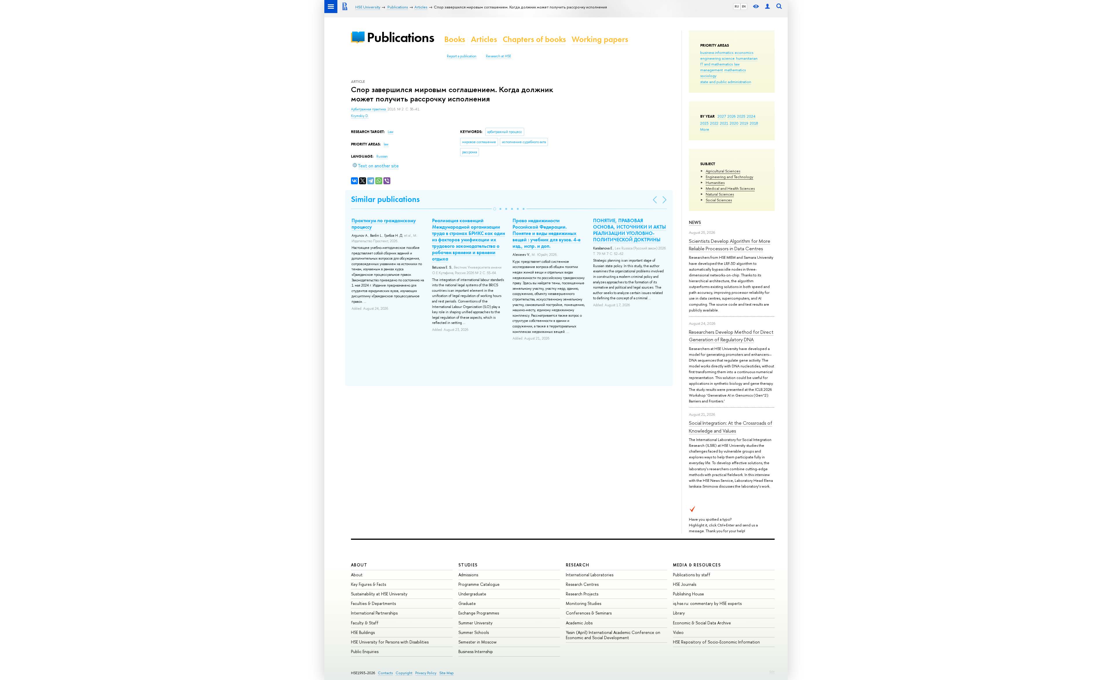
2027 (722, 116)
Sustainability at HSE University (379, 594)
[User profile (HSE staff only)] (767, 6)
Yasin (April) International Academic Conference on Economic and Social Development (613, 635)
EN (744, 6)
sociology (708, 75)
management (711, 69)
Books (454, 39)
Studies (468, 565)
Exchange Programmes (478, 613)
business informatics (716, 52)
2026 (731, 116)
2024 (751, 116)
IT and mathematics (716, 64)
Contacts (385, 672)
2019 (744, 123)
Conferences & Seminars (589, 613)
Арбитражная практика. (369, 109)
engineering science (717, 58)
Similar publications (385, 199)
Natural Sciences (720, 194)
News (695, 222)
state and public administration (725, 81)
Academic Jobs (579, 623)
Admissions (468, 574)
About (359, 565)
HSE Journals (684, 584)
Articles (484, 39)
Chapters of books (534, 39)
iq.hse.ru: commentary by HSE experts (707, 603)
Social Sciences (719, 200)
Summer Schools (473, 632)
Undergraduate (472, 594)
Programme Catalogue (479, 584)
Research (578, 565)
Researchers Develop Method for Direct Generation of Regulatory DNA (731, 336)
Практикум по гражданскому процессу (384, 223)
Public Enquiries (364, 651)
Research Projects (582, 594)
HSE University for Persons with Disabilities (390, 642)
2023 (704, 123)
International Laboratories (589, 574)
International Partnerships (374, 613)
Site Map (446, 672)
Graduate (467, 603)
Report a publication (461, 56)
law (737, 64)
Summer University (475, 623)
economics (744, 52)
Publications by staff (691, 574)
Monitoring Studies (583, 603)
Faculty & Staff (364, 623)
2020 (734, 123)
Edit (772, 672)
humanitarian (747, 58)
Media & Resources (697, 565)
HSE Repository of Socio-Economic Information (716, 642)
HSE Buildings (363, 632)
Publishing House (688, 594)
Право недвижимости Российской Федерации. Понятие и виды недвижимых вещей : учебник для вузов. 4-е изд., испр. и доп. (547, 233)
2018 (754, 123)
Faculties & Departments (373, 603)
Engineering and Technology (729, 176)
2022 (714, 123)
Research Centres (582, 584)
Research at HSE (498, 56)
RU (737, 6)
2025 (741, 116)
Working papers (600, 39)
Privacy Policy (425, 672)
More (704, 129)
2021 (724, 123)
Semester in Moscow (477, 642)
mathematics (735, 69)
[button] (495, 209)
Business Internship (475, 651)
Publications (400, 37)
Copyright (404, 672)
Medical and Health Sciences (730, 188)
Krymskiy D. (360, 116)
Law (390, 132)
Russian (382, 156)
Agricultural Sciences (723, 171)
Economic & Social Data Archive (702, 623)
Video (678, 632)
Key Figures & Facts (368, 584)
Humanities (715, 182)
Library (679, 613)
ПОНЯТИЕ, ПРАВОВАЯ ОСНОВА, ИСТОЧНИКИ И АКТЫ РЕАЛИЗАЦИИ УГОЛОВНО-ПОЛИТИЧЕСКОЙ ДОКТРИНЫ (629, 230)
